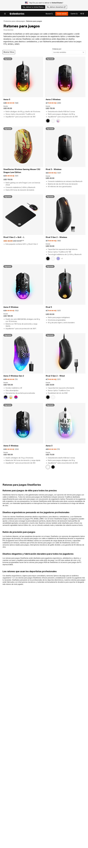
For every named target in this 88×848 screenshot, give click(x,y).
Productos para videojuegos (14, 21)
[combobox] (68, 52)
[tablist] (49, 14)
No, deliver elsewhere (55, 7)
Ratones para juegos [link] (34, 21)
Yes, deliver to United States (33, 7)
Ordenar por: (56, 49)
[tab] (49, 14)
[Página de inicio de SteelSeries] (17, 14)
